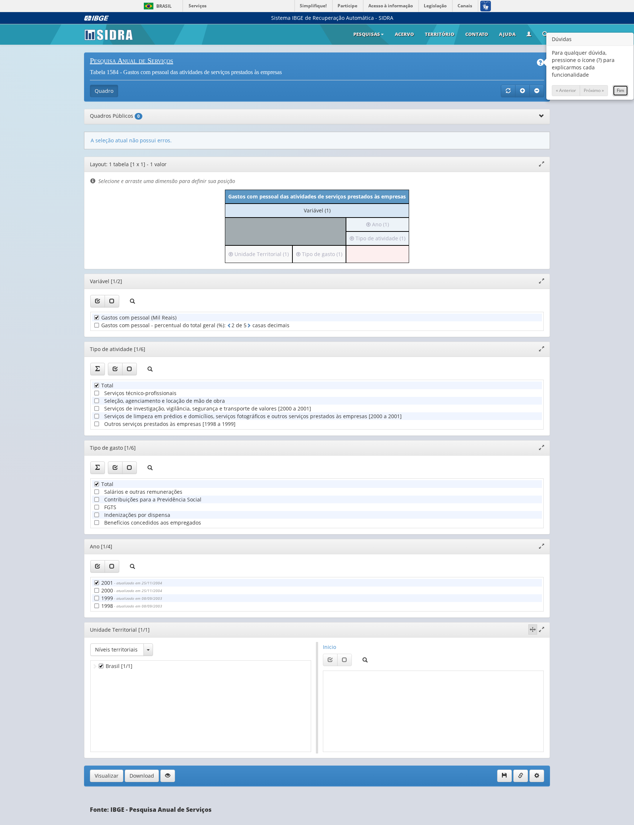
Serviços (198, 6)
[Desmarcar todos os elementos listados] (112, 301)
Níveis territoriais (116, 649)
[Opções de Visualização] (167, 776)
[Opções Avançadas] (536, 776)
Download (142, 775)
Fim (620, 90)
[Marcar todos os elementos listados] (97, 301)
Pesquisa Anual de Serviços (131, 60)
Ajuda (507, 34)
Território (439, 34)
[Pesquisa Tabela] (545, 34)
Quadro (104, 90)
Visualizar (107, 775)
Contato (476, 34)
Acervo (404, 34)
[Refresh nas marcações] (508, 91)
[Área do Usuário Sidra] (528, 34)
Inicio (329, 646)
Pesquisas (366, 34)
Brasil (156, 6)
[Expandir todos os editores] (522, 91)
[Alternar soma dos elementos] (97, 369)
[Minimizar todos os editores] (536, 91)
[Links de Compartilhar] (520, 776)
